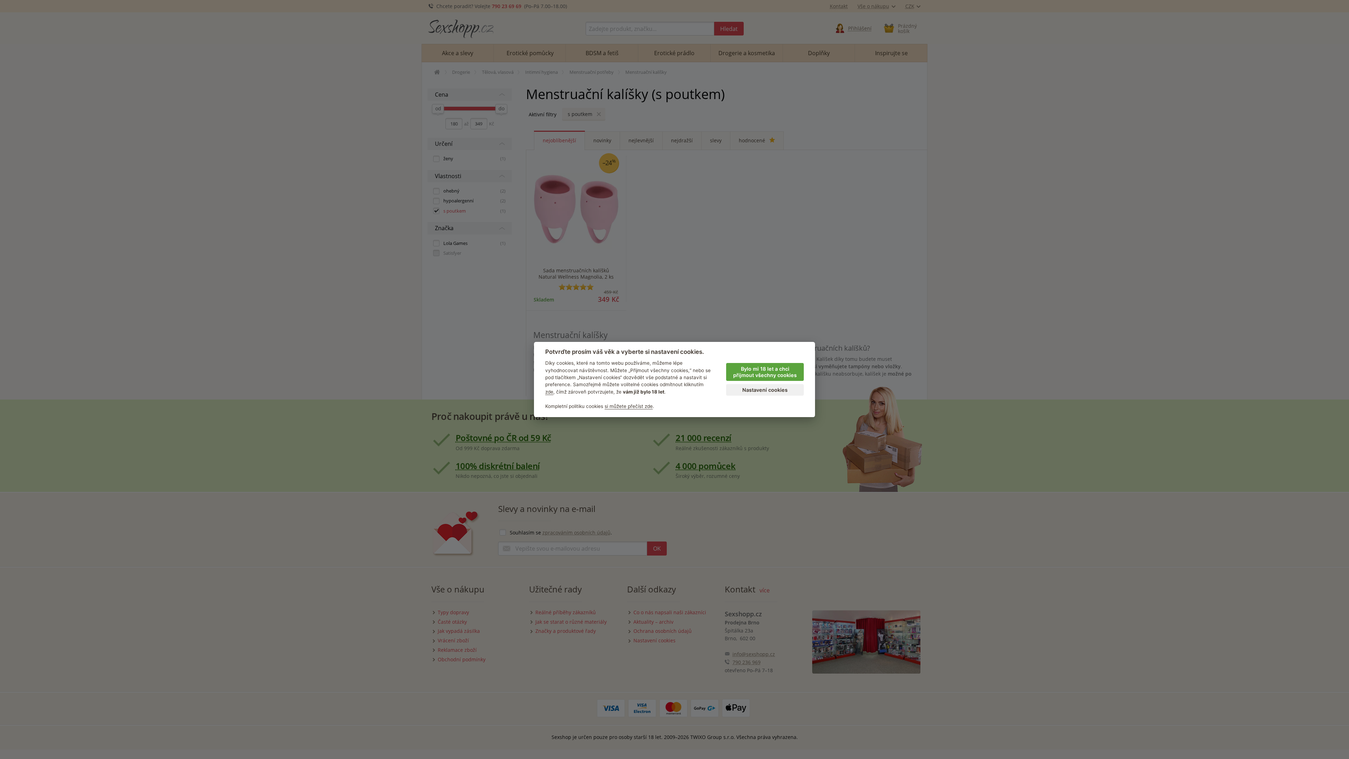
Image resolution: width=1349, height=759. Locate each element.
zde (549, 392)
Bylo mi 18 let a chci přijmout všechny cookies (765, 372)
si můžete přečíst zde (629, 406)
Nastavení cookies (765, 390)
